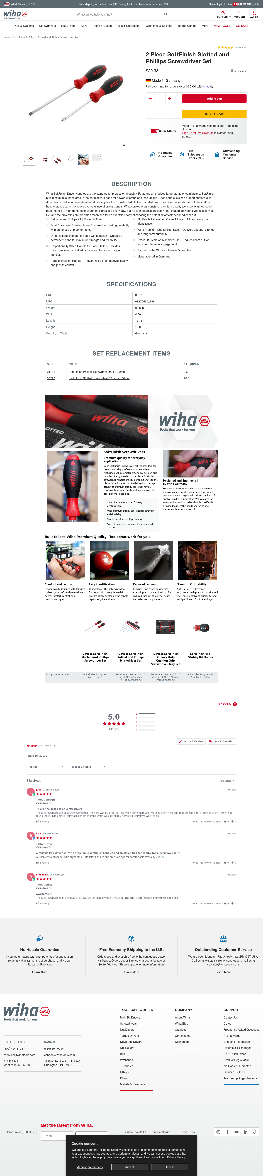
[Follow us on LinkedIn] (245, 1132)
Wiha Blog (181, 1023)
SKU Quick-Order (235, 1054)
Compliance (182, 1035)
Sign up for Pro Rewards (197, 133)
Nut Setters (127, 1048)
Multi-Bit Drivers (130, 1017)
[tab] (191, 741)
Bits (122, 1054)
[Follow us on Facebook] (227, 1132)
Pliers (123, 1078)
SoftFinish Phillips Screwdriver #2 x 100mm (97, 372)
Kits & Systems (24, 26)
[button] (43, 821)
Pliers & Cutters (103, 26)
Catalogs (180, 1029)
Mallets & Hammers (132, 1084)
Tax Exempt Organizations (240, 1078)
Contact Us (231, 1017)
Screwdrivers (47, 26)
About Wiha (182, 1017)
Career (228, 1023)
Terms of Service (161, 1132)
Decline (170, 1167)
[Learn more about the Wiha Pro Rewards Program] (164, 131)
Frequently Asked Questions (241, 1029)
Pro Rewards (232, 1035)
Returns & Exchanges (237, 1048)
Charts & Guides (234, 1072)
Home (7, 37)
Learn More (39, 972)
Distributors (182, 1042)
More (205, 26)
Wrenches (126, 1060)
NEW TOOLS (222, 26)
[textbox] (235, 782)
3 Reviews (241, 47)
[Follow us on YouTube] (236, 1132)
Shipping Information (237, 1042)
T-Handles (126, 1066)
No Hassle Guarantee (237, 1066)
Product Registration (237, 1060)
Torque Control (186, 26)
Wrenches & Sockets (159, 26)
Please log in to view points (233, 4)
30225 (51, 378)
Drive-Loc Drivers (131, 1042)
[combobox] (46, 767)
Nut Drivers (68, 26)
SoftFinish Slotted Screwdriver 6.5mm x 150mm (99, 378)
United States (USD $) (18, 1132)
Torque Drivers (129, 1035)
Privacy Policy (176, 1157)
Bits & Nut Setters (129, 26)
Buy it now (214, 114)
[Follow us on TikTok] (254, 1132)
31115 (51, 372)
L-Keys (124, 1072)
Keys (84, 26)
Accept (129, 1167)
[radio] (146, 714)
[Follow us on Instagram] (218, 1132)
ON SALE (242, 26)
